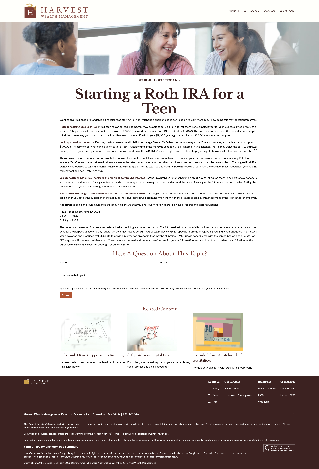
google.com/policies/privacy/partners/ (59, 456)
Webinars (263, 402)
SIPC (131, 433)
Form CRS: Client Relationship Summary (51, 447)
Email (163, 262)
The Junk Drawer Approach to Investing (92, 354)
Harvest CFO (287, 395)
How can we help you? (72, 275)
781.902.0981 (132, 414)
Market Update (267, 388)
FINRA (125, 433)
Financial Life (231, 388)
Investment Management (238, 395)
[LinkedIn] (293, 413)
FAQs (261, 395)
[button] (234, 11)
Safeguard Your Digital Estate (149, 354)
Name (63, 262)
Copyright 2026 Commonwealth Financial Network (80, 462)
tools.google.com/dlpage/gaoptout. (159, 456)
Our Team (213, 395)
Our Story (213, 388)
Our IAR (212, 402)
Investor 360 (287, 388)
